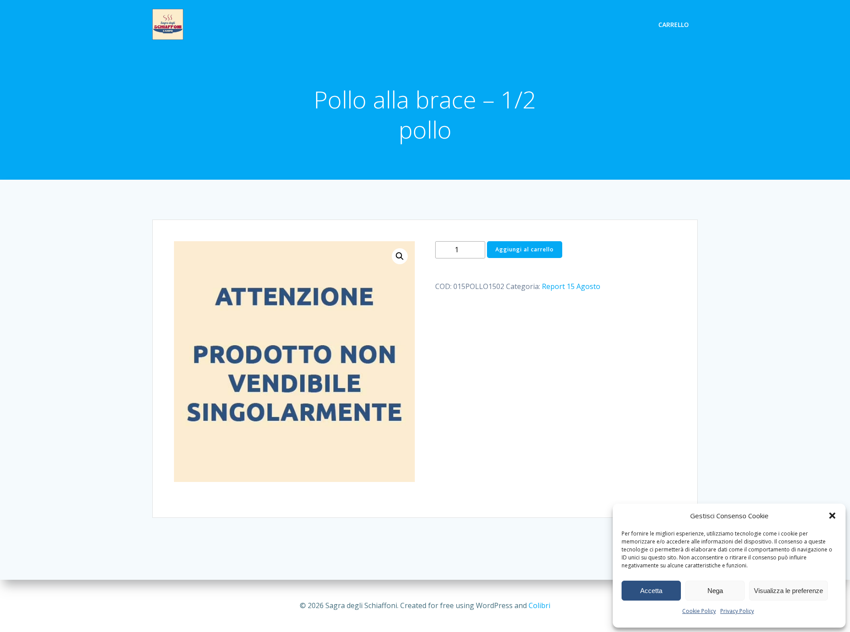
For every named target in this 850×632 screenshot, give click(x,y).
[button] (832, 515)
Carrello (673, 24)
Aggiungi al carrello (524, 249)
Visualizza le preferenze (788, 590)
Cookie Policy (699, 611)
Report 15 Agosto (571, 286)
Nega (715, 590)
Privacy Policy (737, 611)
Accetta (651, 590)
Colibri (539, 605)
